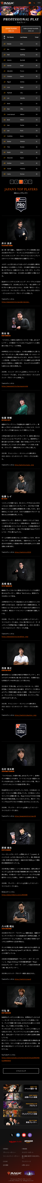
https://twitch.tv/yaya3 (23, 979)
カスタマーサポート (27, 1152)
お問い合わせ (26, 1165)
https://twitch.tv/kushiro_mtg (25, 715)
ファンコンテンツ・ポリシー (11, 1156)
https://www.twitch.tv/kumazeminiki (15, 386)
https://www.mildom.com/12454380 (14, 895)
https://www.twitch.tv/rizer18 (25, 816)
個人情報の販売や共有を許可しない (31, 1157)
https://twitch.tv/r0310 (23, 552)
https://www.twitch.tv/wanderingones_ (16, 302)
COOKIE (5, 1161)
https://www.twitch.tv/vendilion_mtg (15, 637)
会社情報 (5, 1165)
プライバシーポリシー (9, 1152)
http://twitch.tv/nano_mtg (24, 465)
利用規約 (5, 1149)
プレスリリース (26, 1161)
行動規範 (24, 1149)
